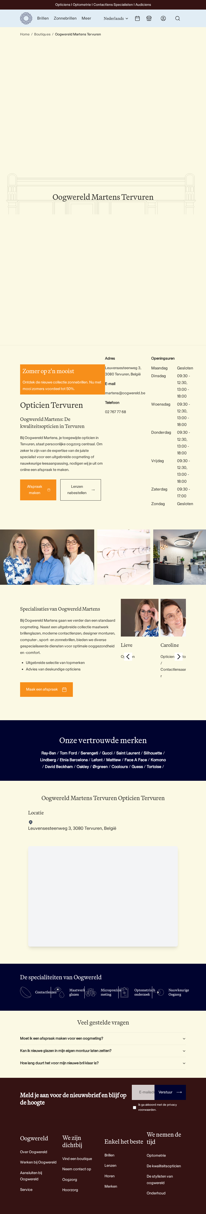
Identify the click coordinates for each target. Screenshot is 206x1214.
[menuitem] (86, 18)
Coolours (120, 766)
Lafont (96, 759)
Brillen (109, 1155)
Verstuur (170, 1092)
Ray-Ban (48, 753)
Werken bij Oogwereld (38, 1162)
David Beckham (59, 766)
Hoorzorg (70, 1190)
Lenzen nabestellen (76, 490)
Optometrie (156, 1155)
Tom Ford (68, 753)
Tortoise (154, 766)
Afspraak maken (34, 490)
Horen (110, 1176)
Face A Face (136, 759)
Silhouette (153, 753)
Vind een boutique (77, 1158)
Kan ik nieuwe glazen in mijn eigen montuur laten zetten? (66, 1050)
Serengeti (89, 753)
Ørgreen (100, 766)
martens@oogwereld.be (125, 393)
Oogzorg (69, 1179)
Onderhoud (156, 1193)
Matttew (113, 759)
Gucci (107, 753)
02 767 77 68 (115, 412)
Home (25, 34)
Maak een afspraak (42, 689)
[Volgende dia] (179, 657)
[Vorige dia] (128, 657)
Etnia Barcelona (74, 759)
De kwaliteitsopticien (164, 1166)
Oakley (83, 766)
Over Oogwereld (33, 1152)
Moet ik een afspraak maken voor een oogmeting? (61, 1038)
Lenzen (110, 1165)
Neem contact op (76, 1169)
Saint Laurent (128, 753)
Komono (158, 759)
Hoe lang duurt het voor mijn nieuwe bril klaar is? (59, 1063)
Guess (137, 766)
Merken (111, 1186)
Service (26, 1189)
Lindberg (48, 759)
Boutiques (42, 34)
